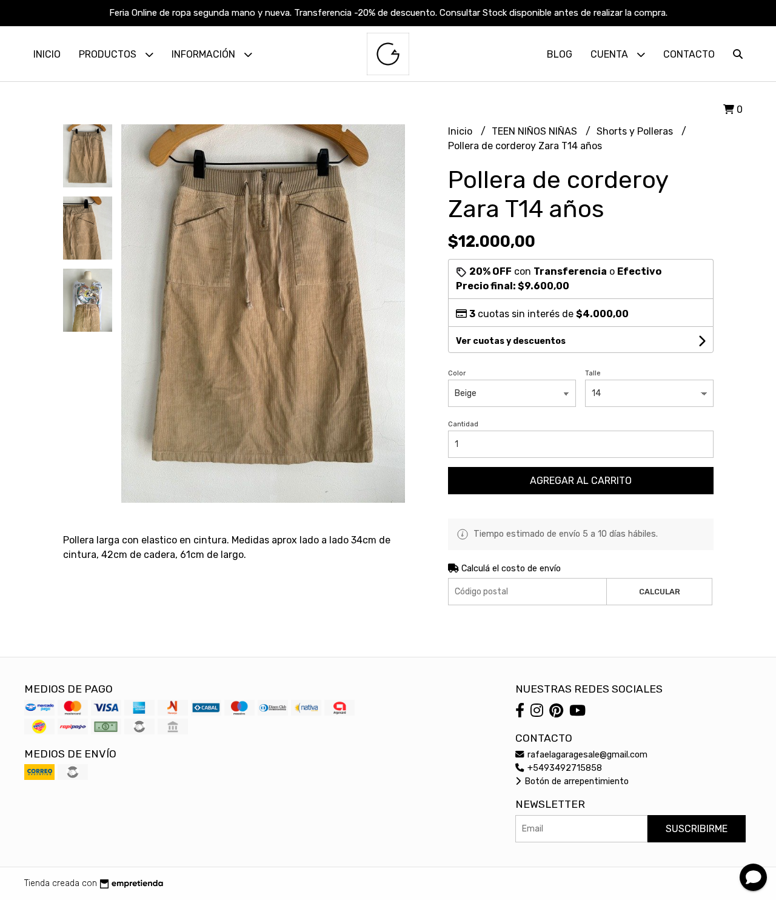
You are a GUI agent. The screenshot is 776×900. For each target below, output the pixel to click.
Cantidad (463, 424)
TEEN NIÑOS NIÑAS (536, 131)
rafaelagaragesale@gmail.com (586, 755)
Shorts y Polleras (636, 131)
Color (457, 373)
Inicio (47, 54)
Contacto (689, 54)
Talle (593, 373)
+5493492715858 (563, 768)
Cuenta (610, 54)
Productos (109, 54)
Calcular (659, 591)
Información (205, 54)
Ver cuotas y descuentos (511, 341)
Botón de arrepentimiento (575, 781)
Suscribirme (697, 829)
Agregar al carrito (581, 480)
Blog (559, 54)
